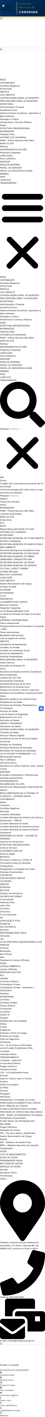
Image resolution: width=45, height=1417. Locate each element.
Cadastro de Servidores (11, 893)
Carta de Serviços (8, 848)
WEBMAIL (4, 174)
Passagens (5, 1093)
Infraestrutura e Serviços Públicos (16, 122)
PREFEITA (4, 92)
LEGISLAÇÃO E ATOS (10, 920)
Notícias (4, 146)
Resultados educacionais (11, 635)
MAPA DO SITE (7, 143)
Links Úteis (5, 905)
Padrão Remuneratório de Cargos (16, 583)
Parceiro (4, 1090)
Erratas (3, 1027)
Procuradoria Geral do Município (15, 863)
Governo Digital (7, 854)
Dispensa (4, 993)
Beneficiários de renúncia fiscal (14, 687)
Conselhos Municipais (10, 814)
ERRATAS (4, 884)
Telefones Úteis (7, 134)
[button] (22, 230)
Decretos (4, 929)
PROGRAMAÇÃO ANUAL (11, 1160)
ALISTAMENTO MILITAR (11, 851)
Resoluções (5, 951)
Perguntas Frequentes (10, 152)
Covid (3, 596)
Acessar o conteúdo (9, 1365)
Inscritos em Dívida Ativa (12, 841)
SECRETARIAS (6, 104)
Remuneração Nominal (10, 756)
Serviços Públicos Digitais (12, 735)
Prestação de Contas (10, 1130)
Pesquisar (4, 429)
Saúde (3, 125)
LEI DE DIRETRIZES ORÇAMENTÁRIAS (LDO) (21, 942)
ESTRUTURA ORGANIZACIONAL (15, 128)
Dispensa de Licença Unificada (14, 960)
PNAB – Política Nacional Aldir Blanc (17, 140)
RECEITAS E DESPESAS (11, 574)
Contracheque (6, 899)
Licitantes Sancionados (11, 514)
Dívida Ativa (5, 520)
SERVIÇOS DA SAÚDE (10, 1166)
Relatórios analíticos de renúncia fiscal (18, 699)
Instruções (5, 936)
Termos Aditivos (7, 1005)
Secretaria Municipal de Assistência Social (20, 550)
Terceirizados (6, 1175)
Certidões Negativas (10, 85)
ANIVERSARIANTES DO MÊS (13, 149)
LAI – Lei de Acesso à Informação (16, 1045)
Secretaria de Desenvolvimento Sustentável (20, 671)
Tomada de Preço (8, 1069)
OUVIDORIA (5, 589)
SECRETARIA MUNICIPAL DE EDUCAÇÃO (19, 553)
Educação (4, 811)
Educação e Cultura (9, 119)
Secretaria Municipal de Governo (15, 684)
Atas (2, 957)
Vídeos (3, 1178)
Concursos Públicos (9, 981)
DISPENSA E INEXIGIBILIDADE (14, 620)
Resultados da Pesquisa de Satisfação (18, 750)
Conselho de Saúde (9, 732)
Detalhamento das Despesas (13, 1021)
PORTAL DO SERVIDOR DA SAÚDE (16, 171)
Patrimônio (5, 1096)
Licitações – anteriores (10, 1060)
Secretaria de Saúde (9, 720)
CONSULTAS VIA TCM (10, 677)
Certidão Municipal (9, 571)
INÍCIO (3, 79)
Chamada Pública (8, 1054)
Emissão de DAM (8, 586)
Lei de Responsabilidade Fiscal (14, 611)
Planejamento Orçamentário (13, 1118)
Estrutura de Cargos (9, 1036)
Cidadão (4, 978)
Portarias (4, 948)
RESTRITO (5, 857)
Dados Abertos (7, 662)
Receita (3, 1139)
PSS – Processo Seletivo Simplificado (17, 1133)
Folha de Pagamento (9, 1039)
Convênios (5, 1011)
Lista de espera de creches (13, 638)
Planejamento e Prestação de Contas (17, 869)
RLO (2, 975)
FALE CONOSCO (8, 158)
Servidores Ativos (8, 763)
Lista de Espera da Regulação (14, 714)
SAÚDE (3, 1151)
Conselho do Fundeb (10, 647)
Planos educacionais (9, 623)
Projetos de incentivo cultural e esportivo (19, 690)
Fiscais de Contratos (10, 501)
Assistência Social (8, 110)
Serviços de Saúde (9, 711)
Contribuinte (6, 1008)
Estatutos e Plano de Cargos (13, 1033)
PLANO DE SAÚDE (9, 1157)
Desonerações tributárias (12, 681)
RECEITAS (5, 890)
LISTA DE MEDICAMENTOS (13, 1154)
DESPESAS (5, 887)
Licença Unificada (8, 969)
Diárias (3, 1024)
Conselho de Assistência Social (15, 650)
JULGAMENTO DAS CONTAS (13, 602)
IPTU (2, 523)
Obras (3, 668)
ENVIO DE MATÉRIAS (10, 164)
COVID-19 (4, 1014)
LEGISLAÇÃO (6, 155)
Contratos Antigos (8, 1002)
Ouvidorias (5, 741)
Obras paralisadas (8, 674)
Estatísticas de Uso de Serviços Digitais (19, 738)
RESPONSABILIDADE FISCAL (13, 933)
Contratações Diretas (10, 984)
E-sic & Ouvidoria (8, 914)
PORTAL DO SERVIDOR (11, 167)
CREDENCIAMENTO (9, 1057)
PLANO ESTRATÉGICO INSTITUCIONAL (18, 1109)
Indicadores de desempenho (13, 644)
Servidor (4, 1169)
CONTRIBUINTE (7, 82)
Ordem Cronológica (9, 1084)
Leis (2, 939)
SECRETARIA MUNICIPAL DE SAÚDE (17, 562)
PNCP (3, 177)
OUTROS (4, 1087)
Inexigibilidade (7, 996)
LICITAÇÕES (6, 881)
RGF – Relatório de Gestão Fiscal (15, 1142)
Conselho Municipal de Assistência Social (19, 826)
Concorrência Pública (10, 1063)
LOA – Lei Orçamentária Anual (14, 1072)
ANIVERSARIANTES (9, 781)
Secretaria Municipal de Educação (16, 747)
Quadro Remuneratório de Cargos (16, 1136)
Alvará (3, 504)
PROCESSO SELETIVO (10, 972)
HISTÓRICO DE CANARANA (13, 137)
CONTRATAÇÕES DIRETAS (12, 878)
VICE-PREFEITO (7, 95)
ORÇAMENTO (6, 599)
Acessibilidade (7, 592)
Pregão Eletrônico (8, 1066)
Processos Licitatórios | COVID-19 (16, 860)
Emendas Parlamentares (11, 656)
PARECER (4, 945)
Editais (3, 963)
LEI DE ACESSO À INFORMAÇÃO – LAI (18, 753)
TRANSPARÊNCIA (8, 183)
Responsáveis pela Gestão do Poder (17, 529)
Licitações (5, 805)
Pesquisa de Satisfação (11, 744)
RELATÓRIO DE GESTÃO (11, 1163)
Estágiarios (5, 1030)
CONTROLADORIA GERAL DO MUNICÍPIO (19, 98)
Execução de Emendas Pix (12, 665)
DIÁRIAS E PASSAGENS (11, 723)
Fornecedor (5, 1042)
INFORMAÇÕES (7, 131)
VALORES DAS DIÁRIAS (11, 896)
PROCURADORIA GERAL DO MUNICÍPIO (19, 101)
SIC (1, 917)
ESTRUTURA (6, 89)
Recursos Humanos (9, 605)
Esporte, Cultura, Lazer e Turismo (16, 1078)
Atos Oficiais (6, 954)
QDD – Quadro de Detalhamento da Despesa (21, 1115)
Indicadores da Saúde (10, 726)
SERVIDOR (5, 161)
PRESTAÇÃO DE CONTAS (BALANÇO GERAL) (21, 1112)
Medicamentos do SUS (11, 717)
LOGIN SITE (5, 180)
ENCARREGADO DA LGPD (12, 784)
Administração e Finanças (12, 107)
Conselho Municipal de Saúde (14, 823)
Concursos (5, 911)
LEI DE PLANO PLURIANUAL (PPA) (16, 1048)
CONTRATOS (6, 875)
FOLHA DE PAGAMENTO (11, 653)
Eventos (4, 1081)
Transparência (6, 866)
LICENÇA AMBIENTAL (10, 966)
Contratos (5, 908)
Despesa (4, 1018)
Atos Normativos (8, 926)
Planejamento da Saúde (11, 702)
